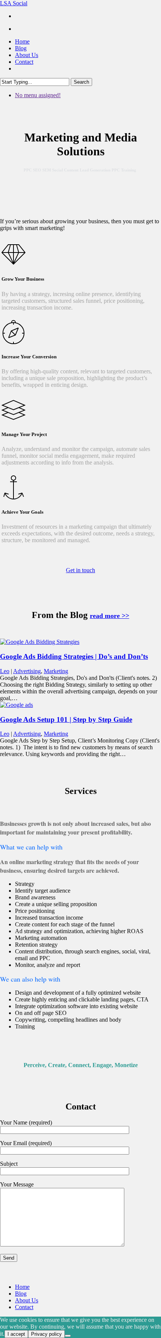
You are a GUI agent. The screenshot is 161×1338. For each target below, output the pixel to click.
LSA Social (13, 3)
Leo (4, 671)
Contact (24, 1307)
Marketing (56, 671)
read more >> (109, 615)
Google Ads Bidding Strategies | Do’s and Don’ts (74, 656)
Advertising (27, 671)
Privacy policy (46, 1334)
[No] (68, 1336)
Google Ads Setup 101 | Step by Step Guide (66, 719)
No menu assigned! (38, 95)
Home (22, 1287)
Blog (21, 1293)
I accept (16, 1334)
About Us (26, 1300)
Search (81, 82)
